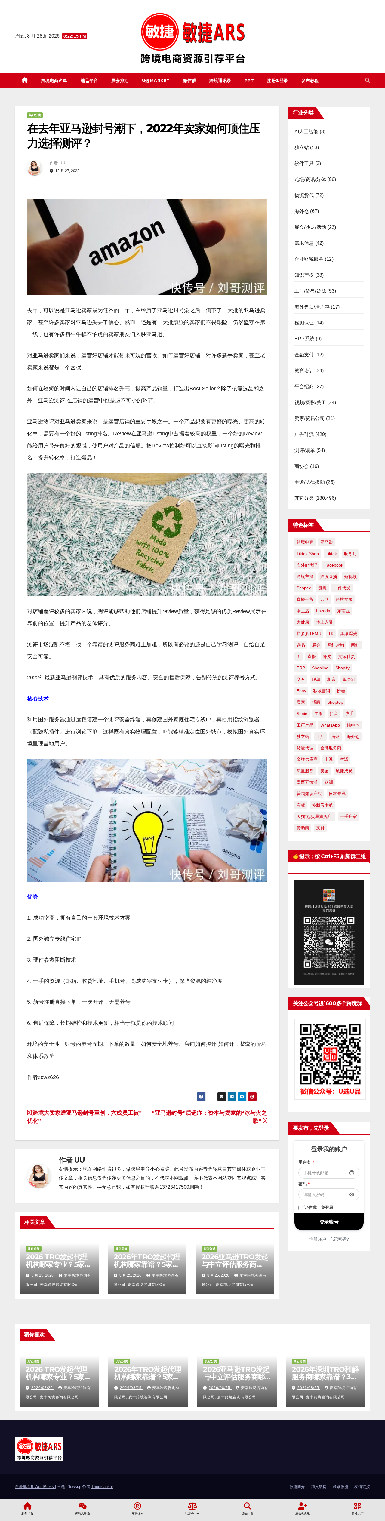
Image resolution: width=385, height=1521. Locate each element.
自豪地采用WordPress (35, 1486)
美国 (324, 770)
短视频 (350, 576)
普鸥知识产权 (309, 793)
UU (62, 163)
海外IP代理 (307, 565)
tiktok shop (308, 553)
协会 (341, 690)
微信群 (189, 80)
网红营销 (335, 645)
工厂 (320, 736)
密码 (304, 1184)
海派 (335, 736)
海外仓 (301, 211)
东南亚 (343, 610)
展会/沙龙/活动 (310, 227)
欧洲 (329, 782)
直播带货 (305, 599)
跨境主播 (305, 576)
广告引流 (304, 434)
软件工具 (304, 163)
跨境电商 (305, 542)
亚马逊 (326, 542)
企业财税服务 (309, 259)
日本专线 (337, 793)
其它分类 (35, 115)
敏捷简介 (297, 1486)
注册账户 (317, 1239)
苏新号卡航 (322, 805)
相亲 (331, 679)
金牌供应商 (307, 759)
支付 (320, 827)
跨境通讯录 (220, 80)
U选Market (156, 80)
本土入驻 (324, 622)
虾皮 (327, 656)
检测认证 (304, 322)
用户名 (306, 1162)
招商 (316, 702)
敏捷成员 (344, 770)
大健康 (303, 622)
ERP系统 (304, 338)
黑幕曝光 (348, 633)
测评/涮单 (304, 450)
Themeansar (102, 1486)
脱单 (316, 679)
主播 (318, 713)
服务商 (350, 553)
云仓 (324, 599)
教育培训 (304, 370)
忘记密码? (339, 1239)
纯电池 (353, 725)
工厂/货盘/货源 (310, 290)
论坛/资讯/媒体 (310, 179)
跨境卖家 (344, 599)
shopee (304, 587)
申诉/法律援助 (309, 482)
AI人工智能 (306, 131)
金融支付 (304, 354)
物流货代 (304, 195)
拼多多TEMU (309, 633)
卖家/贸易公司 (309, 418)
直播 (311, 656)
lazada (323, 610)
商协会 (301, 466)
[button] (367, 80)
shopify (342, 667)
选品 (301, 645)
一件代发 (342, 587)
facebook (333, 565)
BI (298, 656)
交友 (301, 679)
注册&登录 (277, 80)
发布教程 (310, 80)
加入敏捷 (319, 1486)
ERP (301, 667)
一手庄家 (348, 816)
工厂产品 (305, 725)
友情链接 (362, 1486)
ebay (301, 690)
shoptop (335, 702)
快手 (349, 713)
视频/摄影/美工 (310, 402)
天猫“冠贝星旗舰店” (315, 816)
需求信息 (304, 243)
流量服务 (305, 770)
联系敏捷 (340, 1486)
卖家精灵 (346, 656)
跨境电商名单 (54, 80)
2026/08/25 (42, 1388)
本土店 (303, 610)
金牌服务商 (330, 747)
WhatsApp (330, 725)
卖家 (301, 702)
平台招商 (304, 386)
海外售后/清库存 (312, 306)
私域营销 (321, 690)
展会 (316, 645)
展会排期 (120, 80)
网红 (355, 645)
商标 (301, 805)
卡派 (329, 759)
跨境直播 (328, 576)
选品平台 (89, 80)
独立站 (301, 147)
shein (302, 713)
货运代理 (305, 747)
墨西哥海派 (307, 782)
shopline (320, 667)
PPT (249, 80)
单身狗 (349, 679)
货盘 (322, 587)
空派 (344, 759)
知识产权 (304, 275)
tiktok (331, 553)
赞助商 (303, 827)
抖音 (334, 713)
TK (331, 633)
